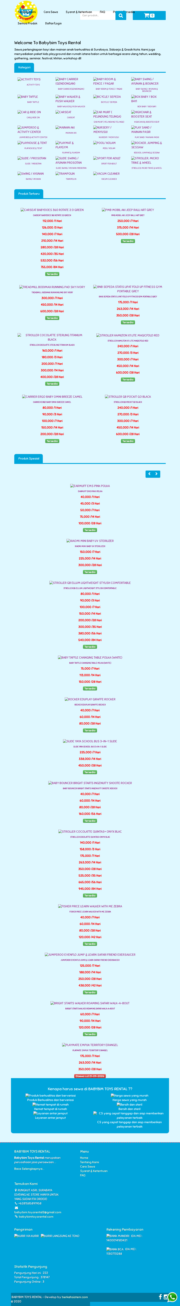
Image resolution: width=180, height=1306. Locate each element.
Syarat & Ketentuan (79, 12)
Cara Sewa (51, 12)
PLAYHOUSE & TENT (33, 148)
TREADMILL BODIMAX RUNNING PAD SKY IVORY (52, 292)
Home (84, 1158)
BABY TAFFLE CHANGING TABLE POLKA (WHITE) (90, 663)
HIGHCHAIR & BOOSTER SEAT (146, 122)
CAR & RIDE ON (33, 117)
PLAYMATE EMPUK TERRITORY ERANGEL (90, 1050)
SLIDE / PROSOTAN (33, 163)
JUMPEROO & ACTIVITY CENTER (33, 137)
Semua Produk (28, 23)
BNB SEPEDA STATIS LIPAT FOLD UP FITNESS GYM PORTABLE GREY (128, 296)
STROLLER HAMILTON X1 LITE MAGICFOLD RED (128, 341)
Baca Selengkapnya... (29, 1169)
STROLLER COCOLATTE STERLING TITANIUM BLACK (52, 345)
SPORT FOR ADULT (109, 163)
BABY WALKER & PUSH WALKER (71, 106)
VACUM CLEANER (109, 179)
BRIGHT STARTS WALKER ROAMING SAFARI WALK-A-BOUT (90, 1008)
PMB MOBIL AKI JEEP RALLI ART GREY (127, 215)
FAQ (103, 12)
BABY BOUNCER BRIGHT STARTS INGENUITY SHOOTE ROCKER (90, 788)
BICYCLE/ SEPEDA (109, 102)
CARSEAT (71, 117)
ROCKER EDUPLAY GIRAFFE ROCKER (90, 704)
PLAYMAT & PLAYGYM (71, 152)
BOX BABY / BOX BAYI (146, 106)
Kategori (24, 67)
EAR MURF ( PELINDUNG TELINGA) (109, 122)
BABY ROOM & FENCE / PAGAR (109, 89)
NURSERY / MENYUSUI (109, 137)
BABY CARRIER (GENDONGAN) (71, 89)
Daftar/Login (54, 23)
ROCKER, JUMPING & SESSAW (147, 152)
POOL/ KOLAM (109, 148)
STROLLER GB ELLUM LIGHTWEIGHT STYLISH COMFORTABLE (90, 588)
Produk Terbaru (29, 194)
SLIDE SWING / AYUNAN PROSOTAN (71, 168)
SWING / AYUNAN (33, 179)
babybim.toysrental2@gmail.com (37, 1212)
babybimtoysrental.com (35, 1217)
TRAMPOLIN (71, 179)
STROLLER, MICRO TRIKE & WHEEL (146, 168)
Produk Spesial (28, 458)
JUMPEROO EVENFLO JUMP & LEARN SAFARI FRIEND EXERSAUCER (90, 960)
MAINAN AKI (71, 133)
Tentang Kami (27, 12)
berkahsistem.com (75, 1297)
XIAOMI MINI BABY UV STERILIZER (90, 546)
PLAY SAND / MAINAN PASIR (147, 137)
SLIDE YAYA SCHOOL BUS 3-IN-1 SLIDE (90, 746)
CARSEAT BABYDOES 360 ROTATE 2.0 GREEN (52, 215)
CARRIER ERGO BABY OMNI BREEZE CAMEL (52, 402)
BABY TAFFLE (33, 102)
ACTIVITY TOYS (33, 85)
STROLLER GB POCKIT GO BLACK (128, 402)
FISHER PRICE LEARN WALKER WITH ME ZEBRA (90, 911)
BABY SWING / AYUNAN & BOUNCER (147, 90)
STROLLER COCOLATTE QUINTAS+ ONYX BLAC (90, 837)
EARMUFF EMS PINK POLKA (90, 491)
